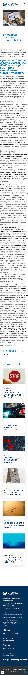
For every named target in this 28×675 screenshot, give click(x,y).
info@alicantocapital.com (15, 660)
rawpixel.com (8, 345)
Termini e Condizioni (8, 600)
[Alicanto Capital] (10, 4)
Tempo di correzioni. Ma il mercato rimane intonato (13, 558)
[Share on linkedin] (16, 351)
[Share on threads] (9, 351)
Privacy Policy (7, 598)
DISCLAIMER (17, 603)
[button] (24, 4)
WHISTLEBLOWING (8, 605)
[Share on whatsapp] (19, 351)
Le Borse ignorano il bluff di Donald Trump (14, 525)
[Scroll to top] (25, 672)
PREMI (17, 608)
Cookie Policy (16, 598)
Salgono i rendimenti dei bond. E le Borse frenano (12, 393)
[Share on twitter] (6, 351)
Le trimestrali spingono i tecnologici (11, 427)
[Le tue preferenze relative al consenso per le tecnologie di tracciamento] (2, 672)
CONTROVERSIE (7, 603)
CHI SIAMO (6, 608)
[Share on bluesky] (22, 351)
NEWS (12, 608)
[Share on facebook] (3, 351)
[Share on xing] (4, 354)
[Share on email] (7, 354)
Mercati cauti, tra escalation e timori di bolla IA (13, 492)
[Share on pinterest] (13, 351)
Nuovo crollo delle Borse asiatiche (11, 460)
